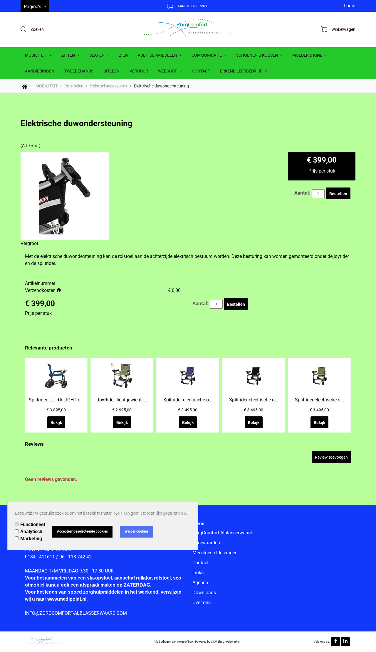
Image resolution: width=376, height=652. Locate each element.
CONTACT (201, 71)
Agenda (200, 582)
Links (198, 572)
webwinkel (232, 641)
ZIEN (123, 55)
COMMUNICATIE (207, 55)
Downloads (204, 592)
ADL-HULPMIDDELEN (158, 55)
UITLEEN (111, 71)
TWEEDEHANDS (78, 71)
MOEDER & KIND (307, 55)
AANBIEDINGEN (39, 71)
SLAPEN (97, 55)
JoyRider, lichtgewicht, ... (122, 400)
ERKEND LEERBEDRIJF (241, 71)
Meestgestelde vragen (215, 552)
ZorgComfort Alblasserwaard (222, 533)
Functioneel (32, 524)
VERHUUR (139, 71)
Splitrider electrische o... (187, 400)
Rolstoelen (73, 86)
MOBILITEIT (36, 55)
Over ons (201, 602)
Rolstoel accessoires (108, 86)
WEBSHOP (168, 71)
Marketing (31, 538)
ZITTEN (68, 55)
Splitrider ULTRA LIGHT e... (56, 400)
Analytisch (31, 531)
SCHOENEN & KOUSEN (257, 55)
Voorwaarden (206, 542)
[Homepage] (188, 29)
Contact (200, 562)
